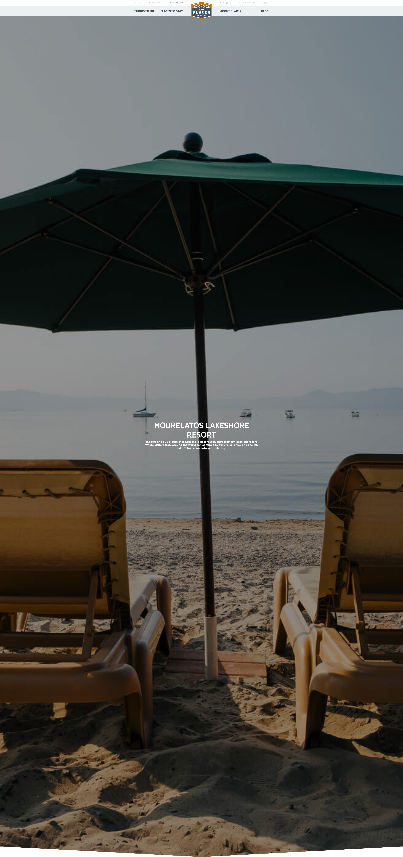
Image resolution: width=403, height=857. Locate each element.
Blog (265, 11)
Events (137, 3)
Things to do (144, 11)
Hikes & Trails (155, 3)
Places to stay (171, 11)
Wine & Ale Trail (176, 3)
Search (266, 3)
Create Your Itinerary (247, 3)
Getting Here (225, 3)
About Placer (230, 11)
